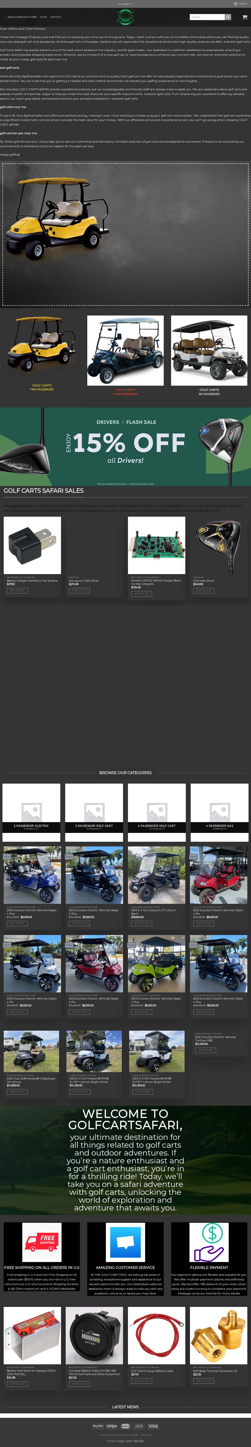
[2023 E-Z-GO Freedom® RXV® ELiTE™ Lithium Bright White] (94, 1051)
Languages (123, 3)
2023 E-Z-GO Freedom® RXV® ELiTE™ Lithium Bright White (89, 1080)
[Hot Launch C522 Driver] (94, 545)
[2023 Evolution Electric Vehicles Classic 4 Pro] (218, 875)
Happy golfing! (10, 154)
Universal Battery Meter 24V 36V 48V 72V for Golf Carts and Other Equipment (94, 1372)
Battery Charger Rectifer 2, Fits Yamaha (32, 580)
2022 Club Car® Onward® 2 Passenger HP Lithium (31, 1080)
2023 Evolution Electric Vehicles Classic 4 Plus (32, 912)
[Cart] (244, 17)
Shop (43, 17)
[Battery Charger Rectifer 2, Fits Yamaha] (32, 545)
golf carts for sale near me (18, 133)
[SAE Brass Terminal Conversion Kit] (218, 1335)
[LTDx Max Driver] (218, 545)
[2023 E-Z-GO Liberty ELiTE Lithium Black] (156, 875)
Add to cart (17, 590)
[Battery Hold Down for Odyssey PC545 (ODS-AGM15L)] (32, 1335)
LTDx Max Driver (203, 580)
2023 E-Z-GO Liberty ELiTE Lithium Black (153, 912)
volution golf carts (238, 41)
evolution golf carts (22, 17)
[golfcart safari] (125, 17)
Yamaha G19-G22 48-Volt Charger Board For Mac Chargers (156, 582)
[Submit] (228, 17)
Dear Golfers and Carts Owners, (23, 28)
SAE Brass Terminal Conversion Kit (215, 1371)
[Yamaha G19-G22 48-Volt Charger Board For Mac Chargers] (156, 545)
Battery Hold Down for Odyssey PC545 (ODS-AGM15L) (31, 1372)
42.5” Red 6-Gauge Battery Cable (152, 1371)
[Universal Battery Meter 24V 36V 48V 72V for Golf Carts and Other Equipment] (94, 1335)
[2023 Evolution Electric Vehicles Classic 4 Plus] (32, 875)
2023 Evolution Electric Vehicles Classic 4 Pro (218, 912)
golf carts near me (13, 107)
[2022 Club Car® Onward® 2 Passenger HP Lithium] (31, 1051)
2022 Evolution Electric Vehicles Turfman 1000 (215, 1039)
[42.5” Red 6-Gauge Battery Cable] (156, 1335)
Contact (55, 17)
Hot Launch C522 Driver (84, 580)
